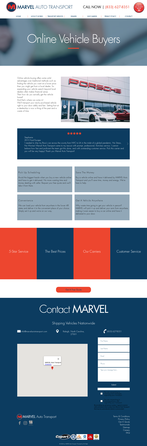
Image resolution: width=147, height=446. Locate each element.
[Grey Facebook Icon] (19, 423)
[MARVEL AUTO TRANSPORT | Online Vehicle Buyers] (139, 7)
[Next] (127, 144)
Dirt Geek (85, 444)
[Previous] (19, 144)
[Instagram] (25, 423)
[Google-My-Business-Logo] (30, 423)
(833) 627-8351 (117, 7)
